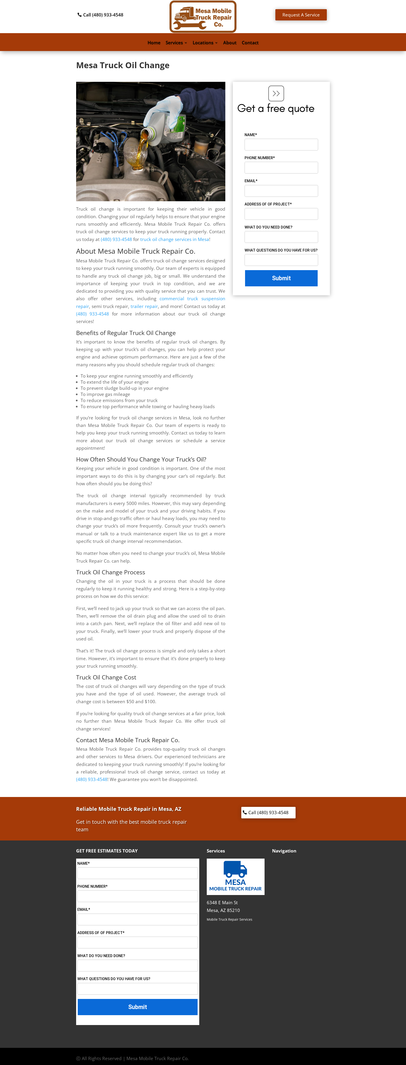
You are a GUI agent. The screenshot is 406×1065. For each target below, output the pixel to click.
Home (154, 43)
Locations (203, 43)
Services (174, 43)
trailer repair (144, 306)
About (230, 43)
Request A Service (301, 15)
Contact (250, 43)
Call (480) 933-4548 (103, 15)
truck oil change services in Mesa (174, 239)
